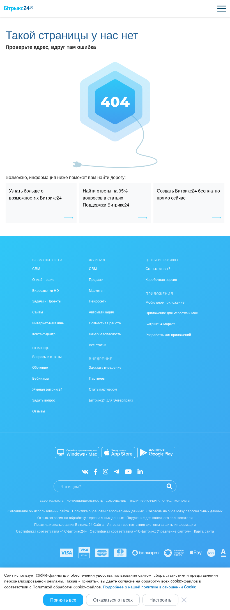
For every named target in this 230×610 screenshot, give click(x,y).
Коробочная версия (161, 279)
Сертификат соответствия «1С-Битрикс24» (51, 531)
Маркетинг (97, 290)
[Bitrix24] (18, 9)
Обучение (40, 367)
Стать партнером (103, 389)
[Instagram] (105, 471)
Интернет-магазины (48, 322)
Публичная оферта (144, 501)
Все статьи (97, 344)
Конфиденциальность (85, 501)
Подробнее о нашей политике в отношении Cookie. (150, 587)
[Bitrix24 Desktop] (77, 452)
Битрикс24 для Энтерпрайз (111, 400)
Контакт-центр (44, 333)
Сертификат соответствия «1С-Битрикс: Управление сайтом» (140, 531)
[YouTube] (128, 471)
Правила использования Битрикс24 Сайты (69, 524)
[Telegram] (116, 471)
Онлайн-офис (43, 279)
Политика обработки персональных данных (108, 510)
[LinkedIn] (140, 471)
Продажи (96, 279)
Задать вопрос (44, 400)
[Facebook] (95, 471)
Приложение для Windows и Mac (172, 312)
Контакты (182, 501)
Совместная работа (105, 322)
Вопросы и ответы (47, 356)
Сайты (37, 311)
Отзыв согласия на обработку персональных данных (80, 517)
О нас (167, 501)
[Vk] (85, 471)
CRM (36, 268)
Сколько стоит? (158, 268)
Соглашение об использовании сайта (38, 510)
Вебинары (40, 378)
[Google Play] (156, 452)
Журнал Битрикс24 (47, 389)
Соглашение (116, 501)
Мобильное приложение (165, 302)
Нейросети (98, 301)
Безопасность (52, 501)
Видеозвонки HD (45, 290)
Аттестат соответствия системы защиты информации (151, 524)
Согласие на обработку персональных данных (184, 510)
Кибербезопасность (105, 333)
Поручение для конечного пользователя (159, 517)
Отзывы (38, 411)
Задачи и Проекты (46, 301)
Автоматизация (101, 311)
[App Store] (118, 452)
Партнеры (97, 378)
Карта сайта (204, 531)
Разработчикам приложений (168, 334)
